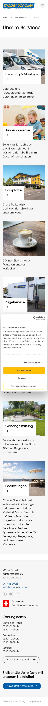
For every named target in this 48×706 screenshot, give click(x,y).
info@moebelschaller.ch (17, 587)
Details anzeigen (32, 362)
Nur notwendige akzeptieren (24, 386)
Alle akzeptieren (24, 370)
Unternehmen (20, 17)
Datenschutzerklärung (33, 354)
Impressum (35, 702)
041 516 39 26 (10, 584)
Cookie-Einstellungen (13, 354)
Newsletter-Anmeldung (20, 686)
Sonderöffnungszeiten (19, 660)
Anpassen (22, 378)
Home (5, 17)
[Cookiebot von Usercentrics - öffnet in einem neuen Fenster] (34, 318)
